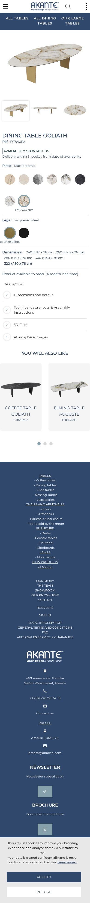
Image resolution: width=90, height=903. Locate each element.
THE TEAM (45, 585)
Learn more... (67, 862)
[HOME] (45, 6)
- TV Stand (45, 543)
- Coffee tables (45, 480)
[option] (17, 18)
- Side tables (45, 490)
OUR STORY (45, 581)
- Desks (45, 533)
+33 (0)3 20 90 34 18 (45, 698)
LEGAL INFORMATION (45, 622)
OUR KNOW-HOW (45, 595)
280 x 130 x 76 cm (18, 258)
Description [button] (13, 284)
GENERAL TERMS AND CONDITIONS (45, 627)
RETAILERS (45, 607)
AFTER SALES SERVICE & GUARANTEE (45, 637)
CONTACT (45, 600)
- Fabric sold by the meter (45, 523)
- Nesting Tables (45, 495)
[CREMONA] (22, 182)
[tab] (45, 285)
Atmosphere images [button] (31, 337)
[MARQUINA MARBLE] (79, 182)
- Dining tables (45, 485)
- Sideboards (45, 547)
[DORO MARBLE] (65, 182)
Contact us (45, 713)
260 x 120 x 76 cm (70, 252)
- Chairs (45, 509)
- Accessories (45, 499)
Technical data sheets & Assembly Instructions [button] (42, 310)
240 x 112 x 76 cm (39, 252)
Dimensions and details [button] (33, 295)
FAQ (45, 632)
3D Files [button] (20, 325)
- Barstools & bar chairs (45, 519)
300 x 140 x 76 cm (49, 258)
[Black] (22, 236)
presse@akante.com (45, 753)
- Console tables (45, 538)
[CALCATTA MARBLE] (51, 182)
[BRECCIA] (8, 182)
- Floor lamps (45, 557)
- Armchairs (45, 514)
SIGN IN (45, 615)
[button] (39, 443)
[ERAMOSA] (36, 182)
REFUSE (43, 892)
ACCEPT (43, 877)
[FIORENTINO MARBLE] (8, 204)
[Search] (68, 6)
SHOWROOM (45, 590)
